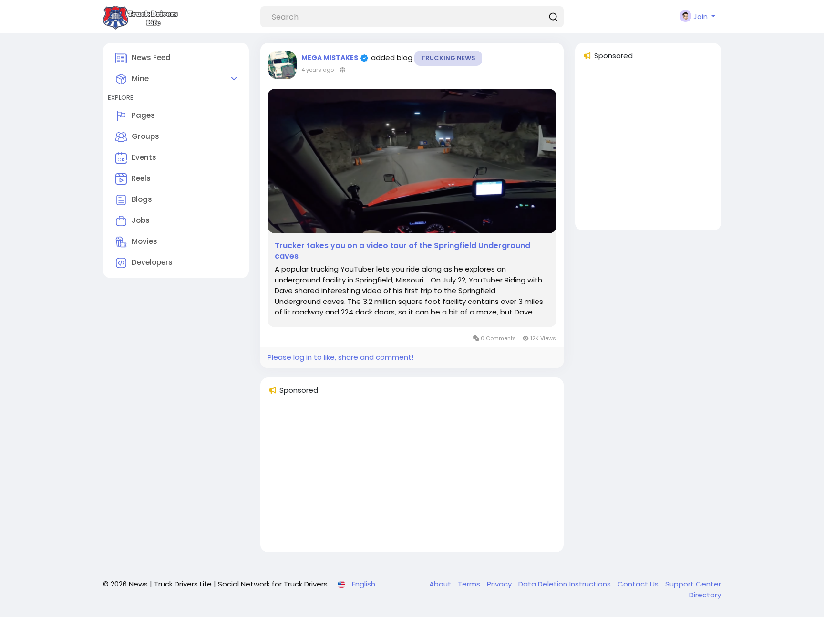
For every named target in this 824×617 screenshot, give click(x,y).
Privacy (500, 584)
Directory (705, 595)
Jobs (141, 220)
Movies (144, 241)
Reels (141, 178)
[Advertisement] (412, 477)
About (441, 584)
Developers (152, 262)
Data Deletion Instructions (565, 584)
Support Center (693, 584)
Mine (140, 78)
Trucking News (448, 58)
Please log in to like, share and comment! (340, 357)
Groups (145, 136)
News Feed (151, 57)
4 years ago (317, 69)
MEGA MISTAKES (330, 58)
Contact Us (639, 584)
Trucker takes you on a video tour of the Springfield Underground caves (402, 251)
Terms (470, 584)
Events (144, 157)
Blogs (142, 199)
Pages (143, 115)
